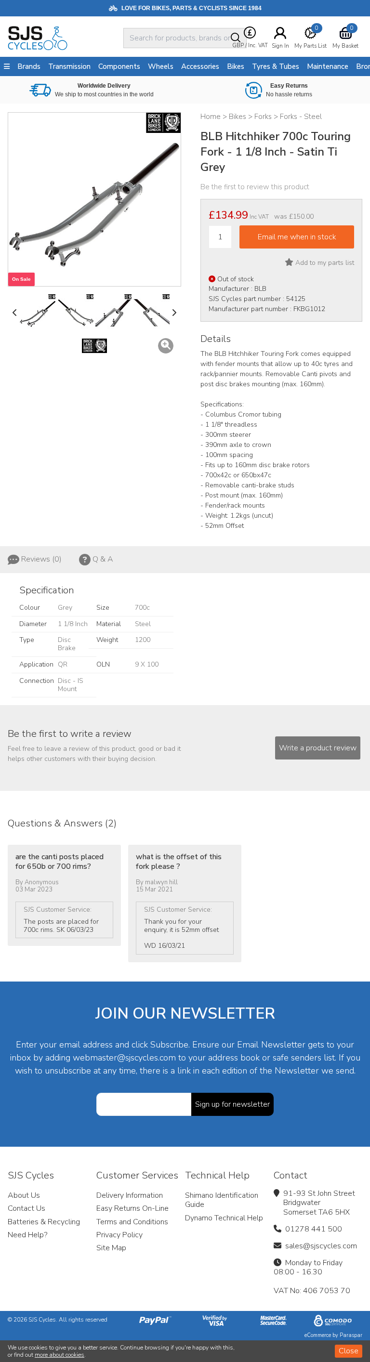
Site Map (111, 1248)
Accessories (200, 66)
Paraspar (351, 1335)
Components (119, 66)
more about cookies (59, 1355)
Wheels (160, 66)
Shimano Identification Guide (221, 1200)
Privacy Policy (119, 1235)
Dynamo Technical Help (224, 1218)
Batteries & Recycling (44, 1222)
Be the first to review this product (254, 187)
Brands (28, 66)
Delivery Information (129, 1195)
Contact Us (26, 1208)
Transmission (69, 66)
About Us (24, 1195)
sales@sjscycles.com (321, 1246)
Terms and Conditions (132, 1222)
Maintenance (327, 66)
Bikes (235, 66)
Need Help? (27, 1235)
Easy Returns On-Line (132, 1208)
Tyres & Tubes (275, 66)
